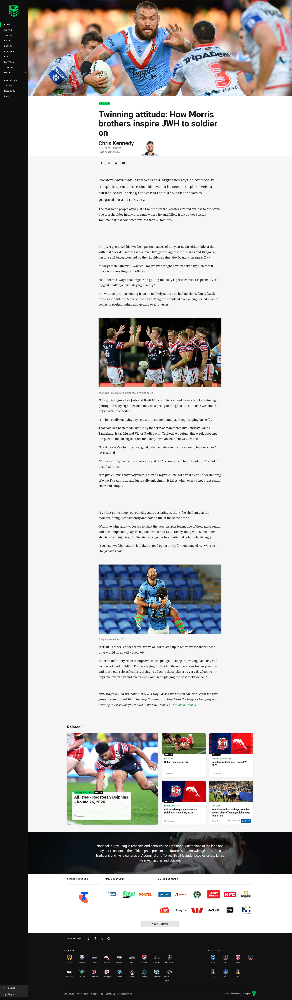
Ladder (8, 46)
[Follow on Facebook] (95, 938)
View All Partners (160, 923)
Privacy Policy (82, 994)
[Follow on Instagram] (108, 938)
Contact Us (110, 994)
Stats (7, 57)
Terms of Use (68, 994)
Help (101, 994)
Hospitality (9, 90)
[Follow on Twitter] (102, 938)
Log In (11, 994)
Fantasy (9, 62)
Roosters (104, 103)
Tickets (8, 85)
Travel (8, 35)
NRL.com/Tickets (184, 705)
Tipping (9, 67)
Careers (94, 994)
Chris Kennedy (116, 143)
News (7, 25)
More (7, 73)
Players (9, 51)
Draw (7, 41)
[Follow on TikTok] (88, 938)
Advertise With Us (124, 994)
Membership (10, 80)
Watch (8, 30)
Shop (6, 96)
